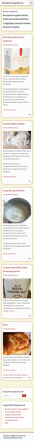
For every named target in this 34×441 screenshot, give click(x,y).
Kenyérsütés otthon (11, 45)
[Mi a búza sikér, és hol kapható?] (17, 61)
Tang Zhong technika (13, 190)
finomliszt (17, 375)
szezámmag (16, 377)
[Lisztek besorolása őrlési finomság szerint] (17, 288)
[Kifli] (17, 343)
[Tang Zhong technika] (17, 210)
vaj (22, 377)
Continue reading (10, 110)
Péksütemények (10, 329)
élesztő (11, 375)
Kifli (5, 325)
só (11, 377)
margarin (6, 377)
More (12, 311)
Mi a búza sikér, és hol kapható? (17, 409)
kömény (25, 375)
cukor (6, 375)
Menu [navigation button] (31, 2)
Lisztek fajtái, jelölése (14, 124)
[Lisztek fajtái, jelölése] (17, 140)
